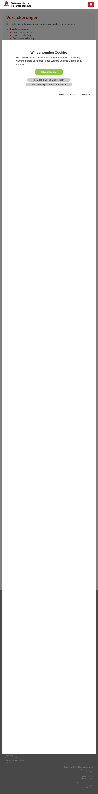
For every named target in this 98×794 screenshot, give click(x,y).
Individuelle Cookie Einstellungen (49, 80)
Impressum (85, 94)
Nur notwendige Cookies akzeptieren (49, 85)
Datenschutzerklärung (67, 94)
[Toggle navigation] (91, 4)
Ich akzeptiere (49, 72)
